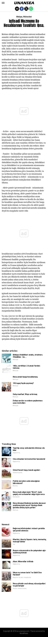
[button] (3, 3)
